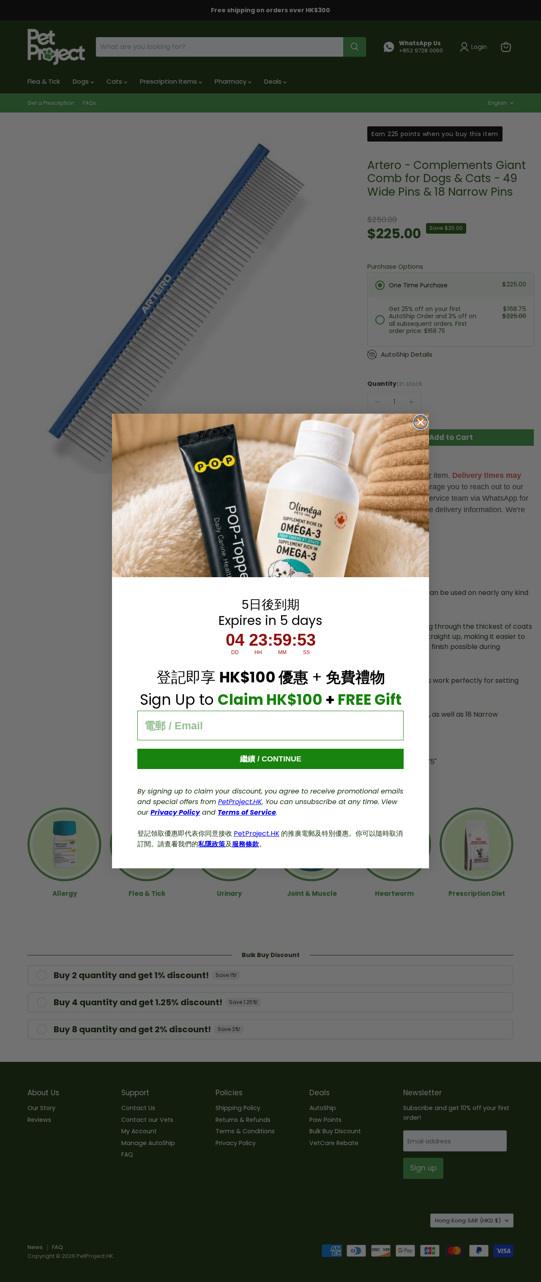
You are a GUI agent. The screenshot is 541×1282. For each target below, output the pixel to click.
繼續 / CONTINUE (270, 759)
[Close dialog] (420, 422)
